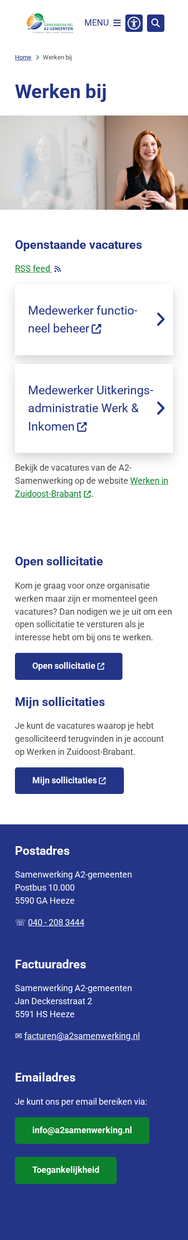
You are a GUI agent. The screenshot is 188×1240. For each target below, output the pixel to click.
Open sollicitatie (63, 666)
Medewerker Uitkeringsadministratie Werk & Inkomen (90, 408)
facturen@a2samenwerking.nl (82, 1036)
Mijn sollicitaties (64, 780)
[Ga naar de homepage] (50, 23)
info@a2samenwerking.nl (82, 1130)
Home (23, 57)
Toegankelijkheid (65, 1170)
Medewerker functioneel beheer (82, 319)
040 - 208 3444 (56, 922)
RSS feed (40, 269)
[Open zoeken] (155, 23)
